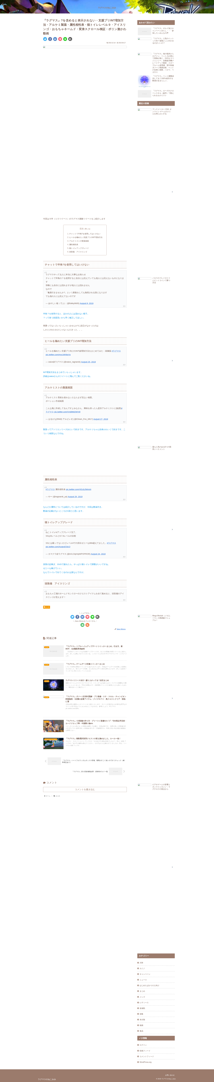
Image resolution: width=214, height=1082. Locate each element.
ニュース (143, 980)
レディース (144, 1003)
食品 (141, 1031)
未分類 (142, 1020)
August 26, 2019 (75, 497)
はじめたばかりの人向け (149, 985)
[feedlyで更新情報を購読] (82, 625)
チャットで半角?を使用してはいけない (85, 234)
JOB (141, 963)
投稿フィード (145, 1051)
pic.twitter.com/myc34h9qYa (58, 355)
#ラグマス (116, 351)
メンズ (142, 997)
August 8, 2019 (86, 303)
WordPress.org (145, 1062)
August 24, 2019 (98, 554)
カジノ (142, 968)
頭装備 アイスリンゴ (78, 252)
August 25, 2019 (88, 362)
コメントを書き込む (85, 789)
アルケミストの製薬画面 (79, 241)
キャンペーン (145, 974)
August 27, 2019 (100, 419)
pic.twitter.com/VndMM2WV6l (67, 412)
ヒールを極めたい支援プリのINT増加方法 (85, 237)
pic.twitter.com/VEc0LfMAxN (78, 489)
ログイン (143, 1045)
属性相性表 (73, 244)
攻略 (141, 1014)
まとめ (47, 607)
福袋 (141, 1025)
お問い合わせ (170, 1075)
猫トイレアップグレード (79, 248)
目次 (82, 229)
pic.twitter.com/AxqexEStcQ (58, 547)
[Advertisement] (85, 454)
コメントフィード (147, 1056)
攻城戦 (142, 1008)
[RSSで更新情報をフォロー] (87, 625)
